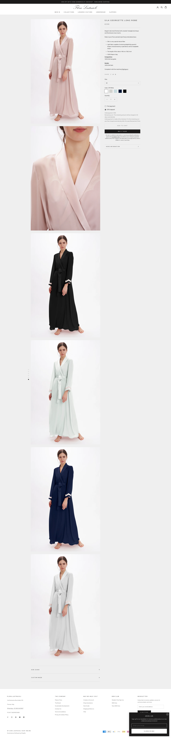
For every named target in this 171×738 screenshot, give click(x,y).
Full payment (111, 106)
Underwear (101, 12)
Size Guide (35, 669)
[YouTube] (19, 717)
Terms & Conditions (60, 712)
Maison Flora (58, 700)
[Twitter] (113, 74)
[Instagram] (11, 717)
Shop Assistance (88, 703)
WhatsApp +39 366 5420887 (15, 708)
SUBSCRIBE (149, 731)
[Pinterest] (115, 74)
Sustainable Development (62, 706)
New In (57, 12)
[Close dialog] (167, 714)
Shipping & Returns (88, 709)
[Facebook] (110, 74)
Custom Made (36, 677)
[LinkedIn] (23, 717)
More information (113, 146)
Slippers (112, 12)
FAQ (84, 712)
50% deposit (111, 109)
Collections (69, 12)
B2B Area (114, 703)
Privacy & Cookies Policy (61, 715)
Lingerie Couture (85, 12)
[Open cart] (166, 7)
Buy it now (122, 131)
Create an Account (88, 700)
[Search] (162, 7)
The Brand (58, 703)
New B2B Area (116, 706)
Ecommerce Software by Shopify (16, 733)
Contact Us (58, 709)
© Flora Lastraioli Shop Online (19, 730)
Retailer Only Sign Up (118, 700)
